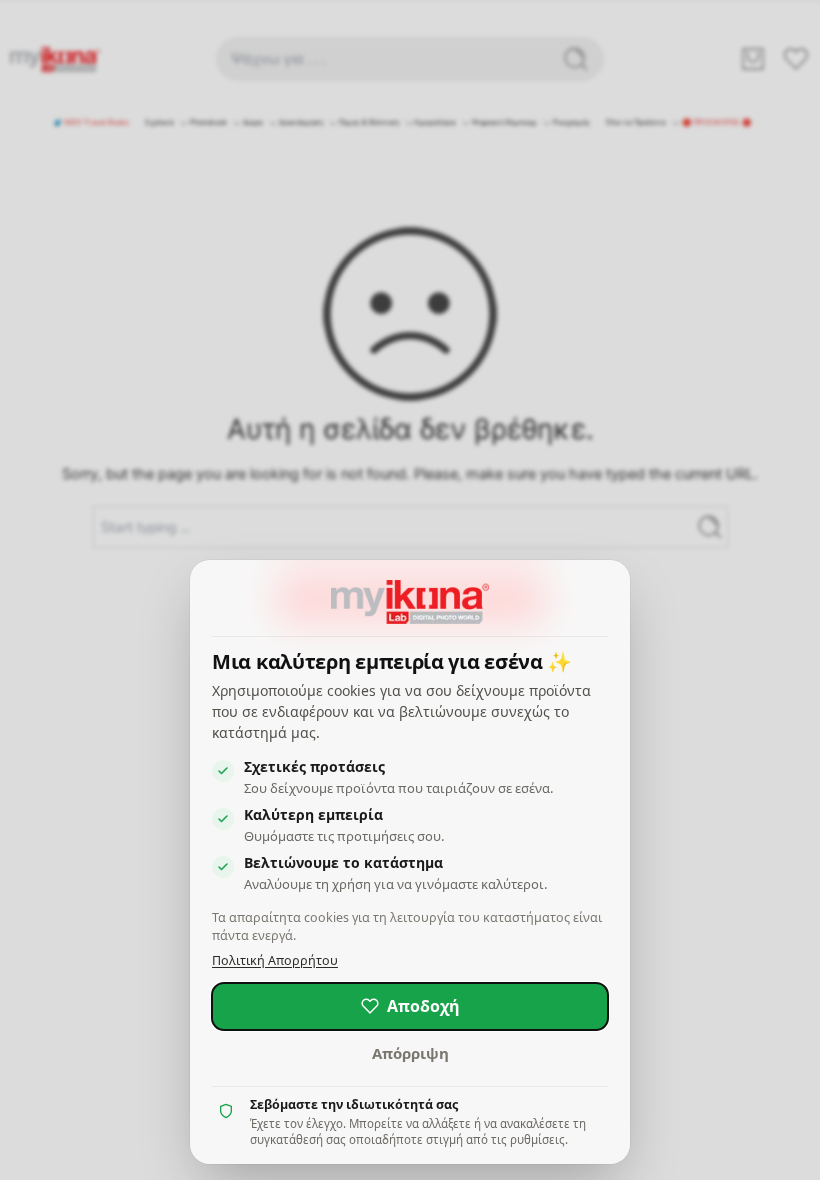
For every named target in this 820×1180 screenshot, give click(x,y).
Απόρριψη (410, 1053)
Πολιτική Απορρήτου (275, 960)
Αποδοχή (423, 1006)
